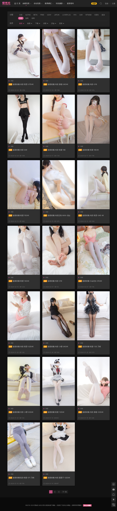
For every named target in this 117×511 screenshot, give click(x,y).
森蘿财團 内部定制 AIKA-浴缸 (57, 215)
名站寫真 (37, 3)
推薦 (29, 23)
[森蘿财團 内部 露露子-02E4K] (58, 446)
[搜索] (101, 3)
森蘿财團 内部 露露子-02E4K (57, 478)
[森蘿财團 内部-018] (93, 53)
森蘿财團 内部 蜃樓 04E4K (56, 84)
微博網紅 (48, 3)
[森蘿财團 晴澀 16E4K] (93, 119)
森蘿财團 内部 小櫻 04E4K (56, 346)
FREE (42, 15)
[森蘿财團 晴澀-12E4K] (58, 381)
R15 (75, 15)
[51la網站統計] (87, 505)
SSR (80, 15)
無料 (27, 18)
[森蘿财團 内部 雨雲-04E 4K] (93, 184)
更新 (61, 23)
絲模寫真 (26, 3)
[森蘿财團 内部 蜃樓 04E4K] (58, 53)
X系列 (96, 15)
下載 (37, 23)
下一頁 (64, 492)
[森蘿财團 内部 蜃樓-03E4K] (93, 381)
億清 (103, 15)
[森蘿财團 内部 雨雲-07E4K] (23, 53)
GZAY (49, 15)
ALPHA (28, 15)
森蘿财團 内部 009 (18, 150)
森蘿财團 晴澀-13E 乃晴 (90, 346)
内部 (20, 18)
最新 (21, 23)
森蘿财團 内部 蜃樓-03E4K (91, 412)
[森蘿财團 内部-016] (58, 250)
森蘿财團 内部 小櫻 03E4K (21, 412)
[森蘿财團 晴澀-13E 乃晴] (93, 315)
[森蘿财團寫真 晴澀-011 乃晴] (23, 446)
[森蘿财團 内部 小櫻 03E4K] (23, 381)
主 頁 (18, 3)
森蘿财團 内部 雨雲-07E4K (21, 84)
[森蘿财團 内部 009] (23, 119)
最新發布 (70, 3)
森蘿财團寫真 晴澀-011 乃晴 (21, 478)
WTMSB (88, 15)
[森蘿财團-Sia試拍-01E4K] (93, 250)
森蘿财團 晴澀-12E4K (54, 412)
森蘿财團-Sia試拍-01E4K (90, 281)
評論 (53, 23)
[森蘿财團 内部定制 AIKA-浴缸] (58, 184)
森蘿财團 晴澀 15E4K (19, 215)
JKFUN (56, 15)
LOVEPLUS (66, 15)
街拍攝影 (59, 3)
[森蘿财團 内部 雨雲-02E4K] (23, 315)
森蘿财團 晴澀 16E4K (89, 150)
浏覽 (45, 23)
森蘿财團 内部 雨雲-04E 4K (91, 215)
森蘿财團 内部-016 (53, 281)
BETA (35, 15)
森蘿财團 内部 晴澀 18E (55, 150)
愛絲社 (6, 3)
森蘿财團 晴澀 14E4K (19, 281)
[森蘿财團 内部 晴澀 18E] (58, 119)
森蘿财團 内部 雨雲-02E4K (21, 346)
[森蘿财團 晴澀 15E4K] (23, 184)
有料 (33, 18)
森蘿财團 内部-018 (88, 84)
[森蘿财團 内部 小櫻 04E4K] (58, 315)
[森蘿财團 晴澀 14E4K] (23, 250)
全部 (20, 15)
